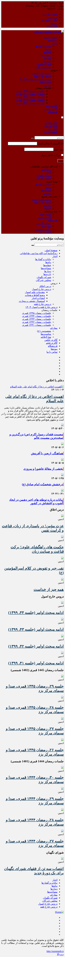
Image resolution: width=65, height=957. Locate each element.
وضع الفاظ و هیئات (35, 295)
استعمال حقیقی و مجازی (32, 301)
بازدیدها (47, 61)
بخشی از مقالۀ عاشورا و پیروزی (43, 468)
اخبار (54, 43)
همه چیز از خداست (49, 589)
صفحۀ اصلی (51, 250)
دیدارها (47, 58)
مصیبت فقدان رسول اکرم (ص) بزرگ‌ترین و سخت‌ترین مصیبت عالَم (36, 436)
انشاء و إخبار (38, 298)
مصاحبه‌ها (46, 55)
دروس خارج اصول (41, 73)
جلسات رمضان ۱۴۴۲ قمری (30, 100)
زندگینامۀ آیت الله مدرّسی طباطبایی (38, 253)
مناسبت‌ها (46, 334)
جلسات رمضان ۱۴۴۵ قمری (30, 91)
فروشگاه (52, 112)
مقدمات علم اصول (35, 292)
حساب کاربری (49, 14)
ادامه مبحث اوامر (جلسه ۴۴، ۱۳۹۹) (36, 613)
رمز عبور (59, 149)
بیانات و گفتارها (43, 46)
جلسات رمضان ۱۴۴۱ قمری (30, 103)
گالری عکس (50, 109)
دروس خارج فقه (42, 76)
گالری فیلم (51, 106)
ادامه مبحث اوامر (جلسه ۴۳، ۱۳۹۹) (36, 629)
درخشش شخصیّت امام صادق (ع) (42, 484)
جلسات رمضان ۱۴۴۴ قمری (30, 94)
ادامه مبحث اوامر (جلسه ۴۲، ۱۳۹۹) (36, 646)
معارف (47, 85)
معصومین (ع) (44, 331)
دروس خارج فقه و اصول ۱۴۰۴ (35, 79)
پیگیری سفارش (49, 20)
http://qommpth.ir (55, 951)
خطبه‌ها (47, 52)
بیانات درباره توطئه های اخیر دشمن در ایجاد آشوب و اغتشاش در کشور (36, 501)
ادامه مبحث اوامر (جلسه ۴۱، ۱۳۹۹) (36, 663)
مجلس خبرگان (43, 67)
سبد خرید (52, 17)
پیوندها (54, 23)
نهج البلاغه (46, 337)
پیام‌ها (48, 49)
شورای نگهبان (44, 64)
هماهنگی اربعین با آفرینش (47, 453)
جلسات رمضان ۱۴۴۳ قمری (30, 97)
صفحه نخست (50, 37)
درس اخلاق (45, 82)
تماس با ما (52, 26)
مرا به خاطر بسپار (51, 155)
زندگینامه (52, 40)
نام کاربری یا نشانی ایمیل (51, 143)
